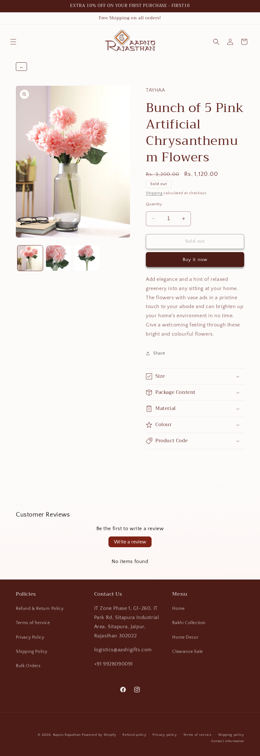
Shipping (154, 193)
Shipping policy (231, 735)
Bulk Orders (28, 665)
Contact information (227, 741)
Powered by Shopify (99, 735)
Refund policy (134, 735)
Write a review (130, 542)
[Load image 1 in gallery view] (30, 258)
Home (178, 608)
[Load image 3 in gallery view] (87, 258)
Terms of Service (33, 622)
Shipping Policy (32, 651)
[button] (13, 42)
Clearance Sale (187, 651)
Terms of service (197, 735)
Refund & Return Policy (39, 608)
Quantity (154, 204)
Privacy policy (165, 735)
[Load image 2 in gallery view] (58, 258)
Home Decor (185, 637)
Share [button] (159, 353)
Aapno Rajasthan (67, 735)
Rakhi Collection (189, 622)
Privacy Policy (30, 637)
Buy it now (195, 259)
